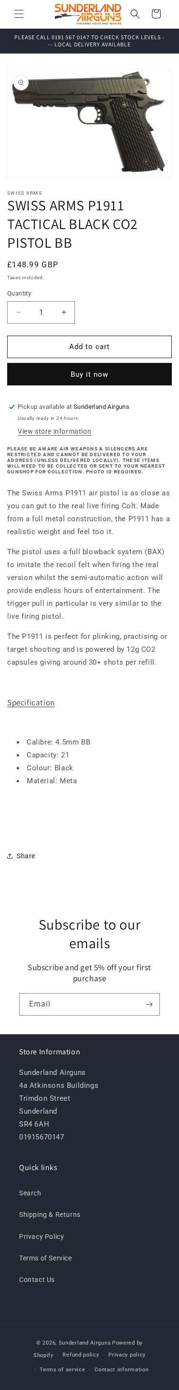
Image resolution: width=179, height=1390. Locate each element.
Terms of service (62, 1370)
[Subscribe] (148, 1004)
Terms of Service (45, 1258)
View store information (54, 431)
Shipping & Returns (50, 1214)
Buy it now (89, 374)
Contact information (121, 1370)
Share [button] (26, 856)
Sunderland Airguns (85, 1343)
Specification (31, 702)
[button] (19, 13)
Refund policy (81, 1355)
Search (30, 1193)
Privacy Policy (41, 1236)
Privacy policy (127, 1355)
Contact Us (37, 1279)
